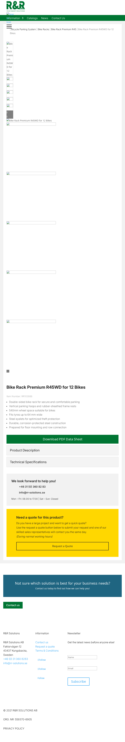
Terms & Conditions (47, 650)
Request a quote (45, 646)
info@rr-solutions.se (15, 663)
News (44, 18)
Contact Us (58, 18)
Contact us (13, 605)
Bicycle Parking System (23, 29)
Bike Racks (43, 29)
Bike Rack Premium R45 (63, 29)
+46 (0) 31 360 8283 (15, 659)
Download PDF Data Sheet (62, 439)
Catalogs (32, 18)
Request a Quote (62, 546)
